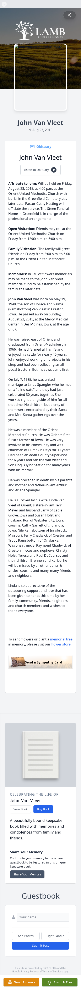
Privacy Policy (29, 971)
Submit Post (40, 945)
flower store (61, 644)
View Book (20, 809)
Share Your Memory (27, 874)
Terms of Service (51, 971)
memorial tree (61, 639)
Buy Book (43, 809)
